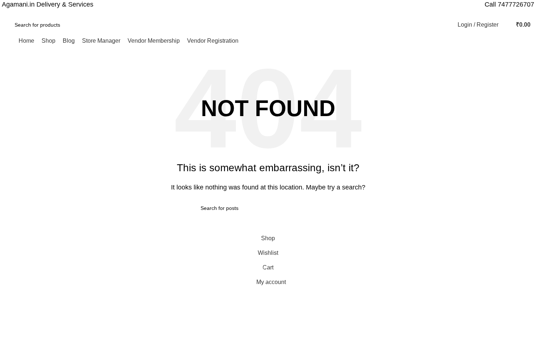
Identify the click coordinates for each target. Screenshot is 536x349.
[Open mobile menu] (8, 41)
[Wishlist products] (505, 25)
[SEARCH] (100, 24)
